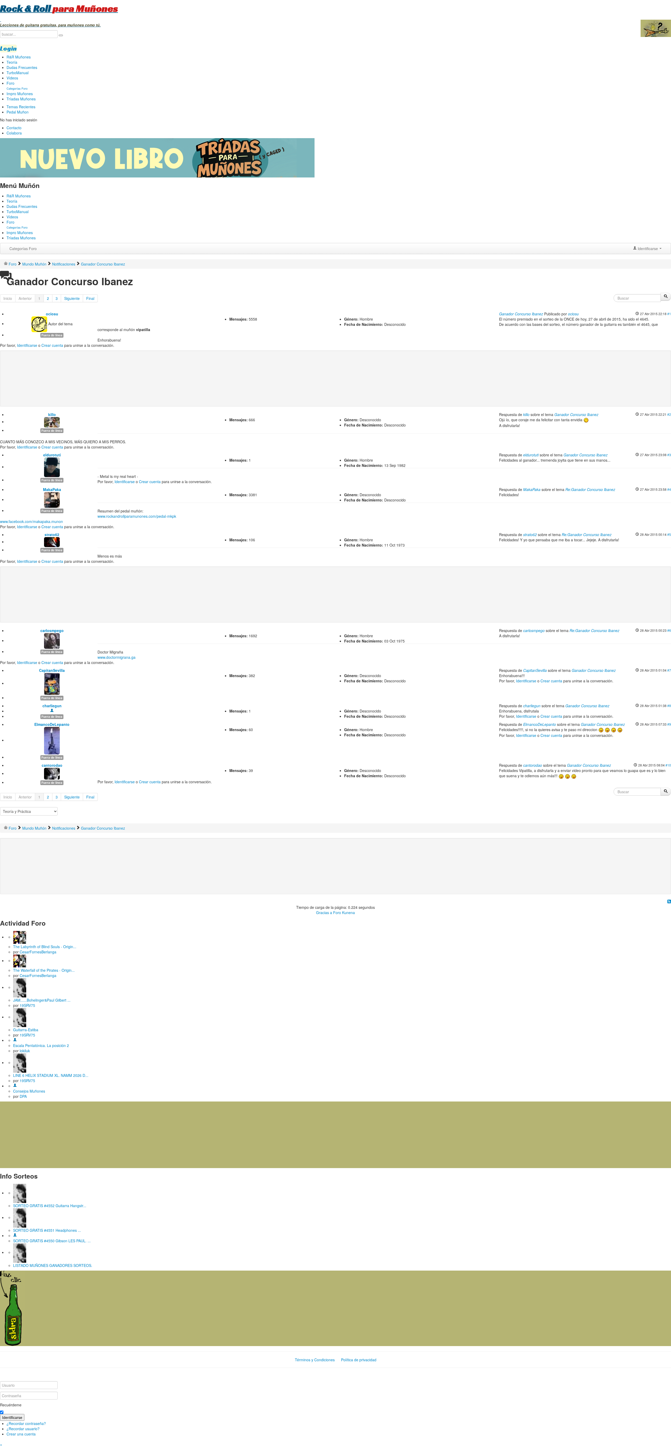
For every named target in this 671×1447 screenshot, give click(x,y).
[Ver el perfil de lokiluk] (15, 1040)
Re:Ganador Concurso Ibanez (590, 489)
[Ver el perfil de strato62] (52, 541)
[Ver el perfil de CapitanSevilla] (52, 683)
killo (52, 414)
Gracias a (324, 912)
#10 (668, 765)
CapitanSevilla (52, 670)
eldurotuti (52, 454)
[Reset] (61, 35)
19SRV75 (27, 1005)
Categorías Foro (23, 248)
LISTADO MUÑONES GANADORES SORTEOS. (52, 1265)
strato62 (52, 534)
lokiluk (25, 1050)
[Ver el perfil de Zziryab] (15, 1235)
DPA (23, 1096)
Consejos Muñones (29, 1091)
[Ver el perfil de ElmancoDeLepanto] (52, 740)
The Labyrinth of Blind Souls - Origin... (44, 946)
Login (8, 48)
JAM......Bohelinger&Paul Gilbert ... (42, 1000)
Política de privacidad (358, 1359)
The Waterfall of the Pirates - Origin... (44, 970)
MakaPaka (52, 489)
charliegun (52, 705)
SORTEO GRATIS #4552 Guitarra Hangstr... (49, 1205)
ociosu (52, 313)
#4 (669, 489)
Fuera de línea (51, 335)
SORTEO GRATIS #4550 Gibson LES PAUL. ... (52, 1240)
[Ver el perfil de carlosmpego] (52, 640)
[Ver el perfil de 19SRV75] (19, 987)
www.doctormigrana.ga (117, 657)
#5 (669, 534)
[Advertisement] (108, 370)
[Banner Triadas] (157, 157)
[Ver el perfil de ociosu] (39, 323)
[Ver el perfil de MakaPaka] (52, 499)
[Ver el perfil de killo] (52, 421)
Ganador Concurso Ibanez (521, 313)
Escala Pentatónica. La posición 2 (41, 1045)
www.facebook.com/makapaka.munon (31, 521)
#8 (669, 705)
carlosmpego (52, 630)
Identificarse (27, 345)
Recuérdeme (10, 1404)
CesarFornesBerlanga (38, 951)
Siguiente (72, 298)
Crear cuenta (52, 345)
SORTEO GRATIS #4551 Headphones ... (47, 1230)
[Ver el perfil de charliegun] (52, 711)
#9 (669, 724)
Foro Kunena (344, 912)
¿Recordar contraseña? (26, 1423)
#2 (669, 414)
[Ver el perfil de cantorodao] (52, 773)
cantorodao (52, 765)
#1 (669, 313)
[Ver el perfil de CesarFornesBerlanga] (19, 937)
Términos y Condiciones (315, 1359)
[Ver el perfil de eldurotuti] (52, 466)
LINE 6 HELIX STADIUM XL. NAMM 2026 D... (50, 1075)
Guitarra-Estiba (25, 1029)
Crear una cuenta (21, 1434)
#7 (669, 670)
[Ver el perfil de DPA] (15, 1085)
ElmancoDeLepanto (51, 724)
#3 (669, 454)
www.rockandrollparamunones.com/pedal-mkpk (137, 516)
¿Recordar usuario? (23, 1428)
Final (90, 298)
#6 (669, 630)
